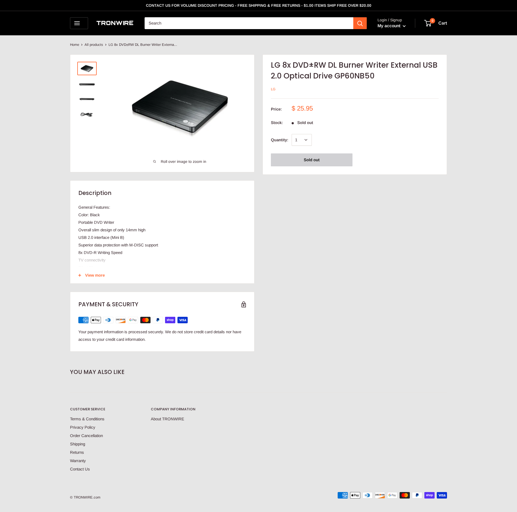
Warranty (78, 460)
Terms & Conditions (87, 419)
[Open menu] (79, 23)
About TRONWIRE (167, 419)
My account (389, 25)
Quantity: (279, 140)
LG (273, 89)
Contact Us (80, 469)
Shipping (77, 444)
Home (74, 45)
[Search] (360, 23)
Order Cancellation (86, 435)
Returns (77, 452)
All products (94, 45)
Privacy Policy (82, 427)
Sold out (312, 159)
